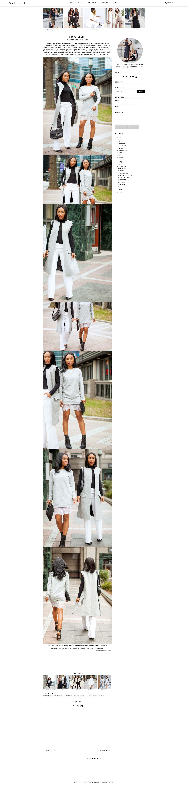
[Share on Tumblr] (52, 694)
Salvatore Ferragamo (93, 695)
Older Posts (104, 750)
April (119, 162)
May (119, 159)
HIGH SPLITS (122, 168)
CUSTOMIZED (122, 180)
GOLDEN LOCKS (94, 29)
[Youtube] (136, 77)
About (80, 3)
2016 (118, 139)
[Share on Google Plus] (50, 694)
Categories (92, 3)
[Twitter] (127, 77)
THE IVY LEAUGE (123, 173)
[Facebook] (123, 77)
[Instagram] (133, 77)
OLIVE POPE (135, 29)
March (120, 164)
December (121, 143)
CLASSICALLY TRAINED (125, 175)
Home (72, 3)
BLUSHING (114, 29)
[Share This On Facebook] (44, 694)
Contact (115, 3)
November (121, 146)
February (121, 166)
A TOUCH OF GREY (123, 177)
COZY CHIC (121, 182)
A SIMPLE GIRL (73, 29)
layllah (89, 782)
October (120, 148)
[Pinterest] (130, 77)
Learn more (134, 68)
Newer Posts (50, 750)
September (121, 150)
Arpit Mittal (109, 782)
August (120, 152)
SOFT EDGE (121, 184)
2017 (118, 137)
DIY (119, 186)
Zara (102, 695)
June (119, 157)
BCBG (74, 695)
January (120, 189)
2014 (118, 192)
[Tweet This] (46, 694)
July (119, 155)
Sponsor (105, 3)
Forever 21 (81, 695)
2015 (118, 141)
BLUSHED (121, 171)
